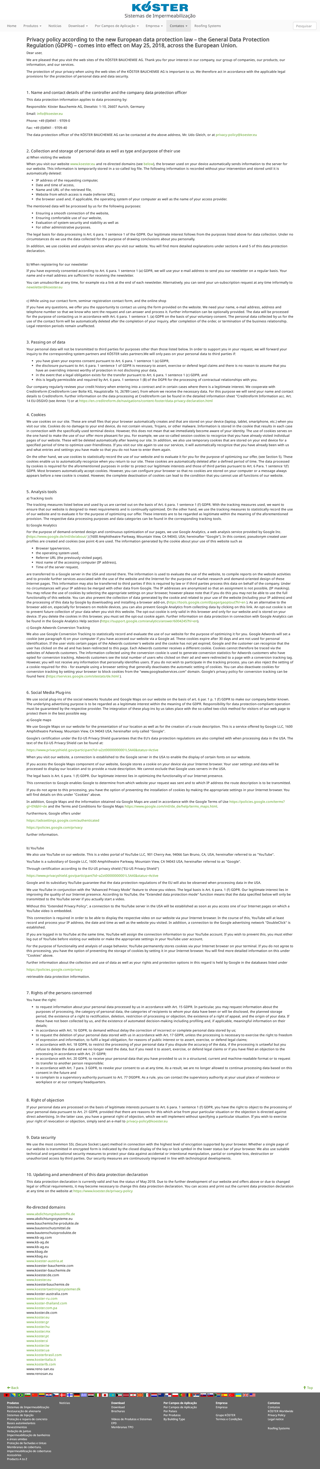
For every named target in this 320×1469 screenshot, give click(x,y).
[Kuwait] (119, 1394)
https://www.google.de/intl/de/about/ (57, 536)
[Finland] (70, 1394)
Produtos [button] (31, 25)
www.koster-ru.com (41, 1298)
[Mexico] (147, 1394)
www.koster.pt (37, 1336)
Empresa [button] (153, 25)
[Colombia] (42, 1394)
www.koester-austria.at (44, 1261)
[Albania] (7, 1394)
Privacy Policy (276, 1415)
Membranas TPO (122, 1427)
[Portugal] (182, 1394)
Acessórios (14, 1455)
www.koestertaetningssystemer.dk (53, 1289)
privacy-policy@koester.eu (236, 134)
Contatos (274, 1407)
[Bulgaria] (28, 1394)
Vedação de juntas (19, 1431)
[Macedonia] (140, 1394)
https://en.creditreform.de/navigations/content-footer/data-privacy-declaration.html (146, 400)
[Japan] (105, 1394)
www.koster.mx (38, 1331)
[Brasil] (21, 1394)
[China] (35, 1394)
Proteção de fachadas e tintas (26, 1443)
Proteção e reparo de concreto (27, 1419)
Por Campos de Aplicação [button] (115, 25)
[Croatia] (49, 1394)
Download (118, 1407)
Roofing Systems (207, 25)
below (148, 164)
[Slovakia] (203, 1394)
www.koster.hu (38, 1326)
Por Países (170, 1411)
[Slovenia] (210, 1394)
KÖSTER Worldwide (280, 1411)
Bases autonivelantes (21, 1423)
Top (309, 1387)
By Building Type (174, 1419)
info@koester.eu (50, 113)
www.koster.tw (37, 1345)
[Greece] (84, 1394)
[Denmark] (63, 1394)
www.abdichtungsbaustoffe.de (50, 1214)
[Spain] (224, 1394)
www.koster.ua (37, 1350)
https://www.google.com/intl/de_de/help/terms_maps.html (171, 806)
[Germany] (77, 1394)
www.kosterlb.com (41, 1364)
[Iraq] (91, 1394)
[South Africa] (217, 1394)
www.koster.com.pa (41, 1308)
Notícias (54, 25)
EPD (114, 1423)
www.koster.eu (37, 1317)
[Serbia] (196, 1394)
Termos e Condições (229, 1419)
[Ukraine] (238, 1394)
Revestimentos (17, 1427)
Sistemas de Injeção (20, 1415)
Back (14, 1387)
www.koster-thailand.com (46, 1303)
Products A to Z (17, 1459)
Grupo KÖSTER (225, 1415)
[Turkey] (231, 1394)
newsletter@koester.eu (44, 287)
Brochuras (118, 1411)
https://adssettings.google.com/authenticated (62, 820)
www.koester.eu (82, 164)
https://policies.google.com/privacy (54, 827)
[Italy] (98, 1394)
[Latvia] (126, 1394)
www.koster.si (37, 1340)
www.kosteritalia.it (41, 1359)
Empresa (221, 1407)
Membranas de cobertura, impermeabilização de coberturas (29, 1449)
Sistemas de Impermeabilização (28, 1407)
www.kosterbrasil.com (44, 1355)
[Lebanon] (133, 1394)
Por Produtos (172, 1415)
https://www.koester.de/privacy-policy (103, 1191)
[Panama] (168, 1394)
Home (11, 25)
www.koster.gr (37, 1322)
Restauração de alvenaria (24, 1411)
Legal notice (276, 1419)
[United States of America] (253, 1394)
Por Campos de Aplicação (180, 1407)
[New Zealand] (161, 1394)
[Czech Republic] (56, 1394)
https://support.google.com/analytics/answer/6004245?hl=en (149, 621)
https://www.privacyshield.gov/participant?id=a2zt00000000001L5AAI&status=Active (92, 750)
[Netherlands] (154, 1394)
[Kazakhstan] (112, 1394)
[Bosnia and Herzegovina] (14, 1394)
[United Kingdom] (245, 1394)
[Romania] (189, 1394)
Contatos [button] (177, 25)
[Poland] (175, 1394)
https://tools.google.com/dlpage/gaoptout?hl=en (207, 602)
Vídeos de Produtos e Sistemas (131, 1419)
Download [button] (77, 25)
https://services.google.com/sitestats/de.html (83, 676)
